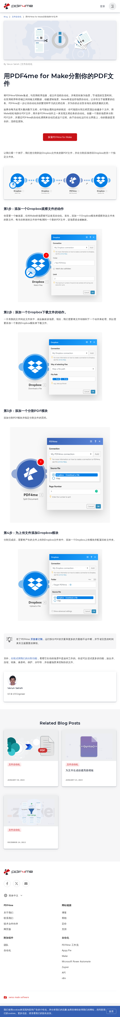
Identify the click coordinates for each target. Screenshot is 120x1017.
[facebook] (7, 883)
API (63, 972)
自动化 (7, 950)
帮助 (64, 918)
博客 (64, 912)
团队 (6, 944)
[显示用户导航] (112, 6)
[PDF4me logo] (18, 6)
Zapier (65, 967)
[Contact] (25, 883)
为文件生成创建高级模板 (80, 770)
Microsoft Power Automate (76, 961)
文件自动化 (17, 16)
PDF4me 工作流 (70, 944)
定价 (102, 6)
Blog (6, 16)
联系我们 (8, 918)
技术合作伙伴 (11, 923)
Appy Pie (66, 950)
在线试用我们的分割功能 (24, 658)
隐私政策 (46, 1013)
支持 (64, 929)
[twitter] (16, 883)
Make (65, 955)
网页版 (7, 929)
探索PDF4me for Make (60, 137)
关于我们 (8, 912)
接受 (111, 1011)
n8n (64, 978)
